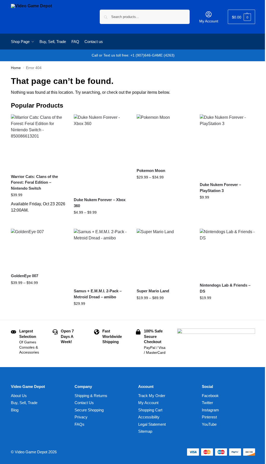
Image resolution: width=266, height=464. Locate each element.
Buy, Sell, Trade (24, 402)
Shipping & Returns (91, 395)
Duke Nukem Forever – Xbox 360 (99, 202)
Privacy (81, 417)
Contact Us (84, 402)
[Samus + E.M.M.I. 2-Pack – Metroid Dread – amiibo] (101, 256)
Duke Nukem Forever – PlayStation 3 (220, 187)
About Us (19, 395)
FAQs (79, 424)
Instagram (210, 410)
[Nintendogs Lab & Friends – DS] (227, 253)
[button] (241, 17)
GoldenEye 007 (24, 276)
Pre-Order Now (38, 218)
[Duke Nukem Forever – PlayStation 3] (227, 146)
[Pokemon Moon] (164, 139)
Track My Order (151, 395)
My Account (208, 21)
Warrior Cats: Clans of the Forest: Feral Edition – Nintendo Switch (34, 182)
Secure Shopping (89, 410)
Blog (14, 410)
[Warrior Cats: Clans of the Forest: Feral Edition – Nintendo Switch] (38, 142)
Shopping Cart (150, 410)
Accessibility (148, 417)
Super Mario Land (153, 291)
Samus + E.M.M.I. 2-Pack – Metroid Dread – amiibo (98, 294)
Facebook (210, 395)
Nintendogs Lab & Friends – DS (225, 288)
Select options (101, 223)
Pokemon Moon (151, 170)
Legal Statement (152, 424)
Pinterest (209, 417)
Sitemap (145, 431)
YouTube (209, 424)
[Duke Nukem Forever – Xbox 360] (101, 153)
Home (16, 68)
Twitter (207, 402)
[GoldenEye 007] (38, 249)
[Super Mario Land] (164, 256)
